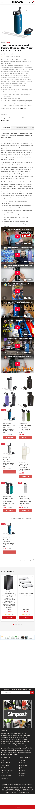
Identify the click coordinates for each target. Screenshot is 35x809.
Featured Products (6, 763)
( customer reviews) (14, 56)
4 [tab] (18, 624)
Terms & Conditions (7, 770)
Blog (2, 760)
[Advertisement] (17, 666)
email (22, 775)
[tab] (6, 128)
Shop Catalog (5, 765)
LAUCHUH (26, 609)
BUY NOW (9, 438)
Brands (3, 768)
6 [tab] (21, 624)
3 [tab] (16, 624)
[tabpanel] (9, 598)
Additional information (20, 128)
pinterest (23, 768)
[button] (32, 2)
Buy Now (17, 807)
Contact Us (4, 778)
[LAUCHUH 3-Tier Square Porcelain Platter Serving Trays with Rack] (26, 582)
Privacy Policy (5, 773)
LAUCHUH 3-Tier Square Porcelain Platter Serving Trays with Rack (26, 593)
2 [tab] (15, 624)
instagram (23, 765)
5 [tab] (19, 624)
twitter (22, 770)
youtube (23, 763)
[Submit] (32, 692)
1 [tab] (13, 624)
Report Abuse (5, 120)
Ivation (9, 609)
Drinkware (12, 118)
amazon (22, 773)
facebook (23, 760)
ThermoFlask (9, 54)
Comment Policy (6, 775)
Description (6, 128)
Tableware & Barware (22, 118)
